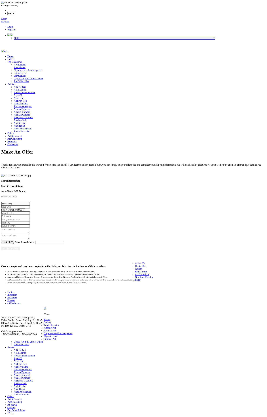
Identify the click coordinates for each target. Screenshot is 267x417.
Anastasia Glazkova (23, 117)
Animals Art (19, 67)
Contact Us (140, 266)
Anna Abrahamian (23, 128)
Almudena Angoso (23, 106)
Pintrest (11, 300)
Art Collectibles (21, 81)
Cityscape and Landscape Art (28, 70)
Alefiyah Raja (20, 100)
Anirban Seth (20, 120)
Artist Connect (14, 136)
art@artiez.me (14, 303)
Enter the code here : (25, 242)
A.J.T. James (20, 89)
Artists (11, 84)
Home (10, 56)
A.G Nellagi (20, 87)
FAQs (138, 280)
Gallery (11, 59)
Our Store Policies (144, 277)
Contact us (12, 144)
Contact (11, 407)
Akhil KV (18, 98)
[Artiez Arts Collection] (4, 51)
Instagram (12, 294)
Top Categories (15, 62)
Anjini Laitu (19, 123)
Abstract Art (19, 64)
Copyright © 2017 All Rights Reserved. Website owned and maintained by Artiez (155, 311)
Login (10, 26)
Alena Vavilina (21, 103)
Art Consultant (14, 138)
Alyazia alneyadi (22, 112)
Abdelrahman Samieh (24, 92)
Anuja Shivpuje (21, 131)
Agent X (18, 95)
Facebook (12, 297)
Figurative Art (20, 73)
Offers (10, 133)
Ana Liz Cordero (22, 114)
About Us (12, 141)
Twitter (10, 292)
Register (11, 29)
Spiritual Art (19, 75)
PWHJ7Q (7, 242)
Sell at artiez (141, 271)
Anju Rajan (19, 125)
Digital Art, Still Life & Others (28, 78)
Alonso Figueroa (22, 109)
